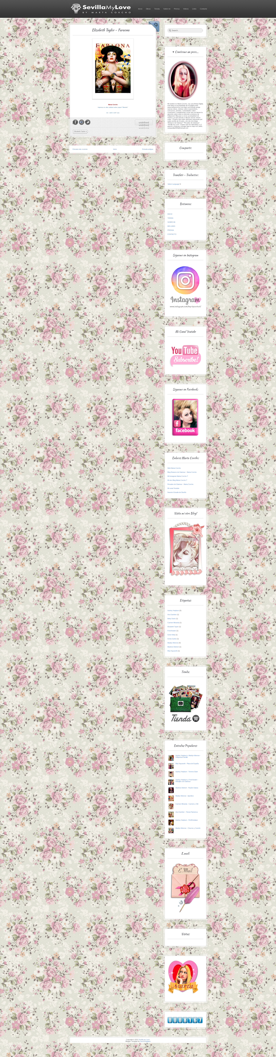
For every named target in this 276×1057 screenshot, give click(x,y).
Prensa (177, 9)
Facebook (75, 121)
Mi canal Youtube (173, 488)
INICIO (169, 214)
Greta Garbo (171, 639)
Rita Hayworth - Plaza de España (187, 763)
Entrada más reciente (80, 149)
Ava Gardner (172, 614)
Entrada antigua (147, 149)
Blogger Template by (138, 1041)
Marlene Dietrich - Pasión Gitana (187, 788)
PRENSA (170, 230)
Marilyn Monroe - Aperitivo (185, 796)
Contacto (203, 9)
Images (156, 22)
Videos (186, 9)
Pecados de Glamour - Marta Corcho (180, 484)
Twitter (87, 121)
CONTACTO (171, 234)
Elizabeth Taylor (79, 131)
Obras (148, 9)
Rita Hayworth (172, 651)
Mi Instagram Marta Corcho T (177, 476)
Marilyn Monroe (172, 643)
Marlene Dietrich (173, 647)
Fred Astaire (171, 631)
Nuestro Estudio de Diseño (176, 492)
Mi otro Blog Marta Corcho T (177, 480)
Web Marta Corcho (174, 468)
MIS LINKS (171, 226)
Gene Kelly (171, 635)
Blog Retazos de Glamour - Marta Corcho (182, 472)
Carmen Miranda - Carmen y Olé (187, 804)
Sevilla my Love (144, 1039)
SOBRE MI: (171, 222)
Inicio (140, 9)
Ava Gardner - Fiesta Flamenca (187, 812)
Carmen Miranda (173, 622)
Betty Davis (171, 618)
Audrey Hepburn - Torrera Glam (187, 772)
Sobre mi (166, 9)
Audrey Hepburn (173, 610)
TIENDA (170, 218)
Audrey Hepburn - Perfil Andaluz (187, 820)
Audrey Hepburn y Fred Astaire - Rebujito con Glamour (187, 780)
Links (194, 9)
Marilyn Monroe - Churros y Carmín (188, 828)
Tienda (157, 9)
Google (82, 121)
